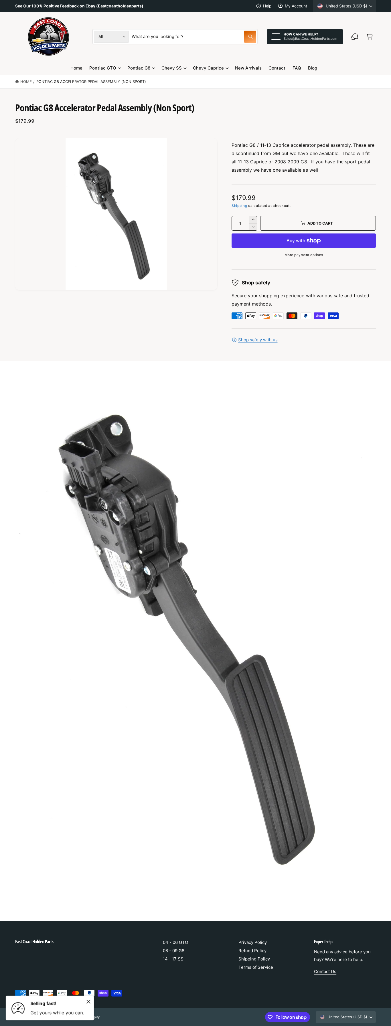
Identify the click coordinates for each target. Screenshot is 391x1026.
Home (26, 81)
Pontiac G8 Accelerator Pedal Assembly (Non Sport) (91, 81)
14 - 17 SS (173, 959)
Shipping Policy (254, 959)
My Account (296, 5)
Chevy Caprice (208, 68)
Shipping (239, 205)
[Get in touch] (354, 36)
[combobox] (194, 36)
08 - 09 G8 (173, 950)
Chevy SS (171, 68)
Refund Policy (252, 950)
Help (267, 5)
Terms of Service (255, 967)
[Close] (88, 1001)
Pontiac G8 (138, 68)
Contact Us (325, 971)
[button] (369, 36)
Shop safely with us (258, 339)
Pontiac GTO (102, 68)
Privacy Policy (252, 942)
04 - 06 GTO (175, 942)
